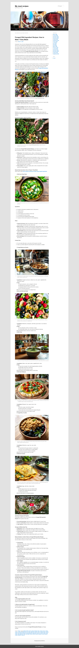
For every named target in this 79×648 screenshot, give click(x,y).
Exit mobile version (39, 646)
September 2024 (56, 53)
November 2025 (56, 38)
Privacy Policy (32, 29)
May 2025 (54, 44)
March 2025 (55, 46)
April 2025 (55, 45)
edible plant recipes (34, 631)
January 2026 (55, 35)
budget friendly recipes (27, 630)
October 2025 (55, 39)
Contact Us (26, 29)
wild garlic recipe (41, 634)
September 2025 (56, 40)
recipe (47, 633)
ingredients (24, 633)
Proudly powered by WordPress (39, 640)
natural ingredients (29, 633)
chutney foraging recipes (35, 630)
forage (38, 631)
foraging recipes (42, 631)
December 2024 (56, 50)
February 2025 (55, 47)
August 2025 (55, 41)
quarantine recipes (36, 633)
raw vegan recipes (42, 633)
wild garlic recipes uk (21, 635)
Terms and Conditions (40, 29)
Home (16, 29)
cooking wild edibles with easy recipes (24, 631)
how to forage (19, 633)
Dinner (19, 630)
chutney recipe (42, 630)
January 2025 (55, 49)
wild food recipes (35, 634)
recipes (16, 634)
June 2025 (55, 42)
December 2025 (56, 36)
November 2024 (56, 51)
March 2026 (55, 34)
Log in (54, 58)
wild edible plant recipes (22, 634)
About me (20, 29)
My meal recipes (21, 6)
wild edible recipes (29, 634)
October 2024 (55, 52)
